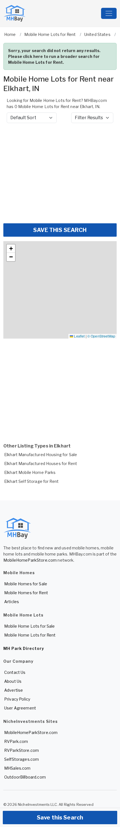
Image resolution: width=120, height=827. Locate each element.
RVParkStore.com (21, 750)
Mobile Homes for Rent (26, 592)
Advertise (13, 690)
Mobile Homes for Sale (25, 583)
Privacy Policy (17, 699)
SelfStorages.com (21, 759)
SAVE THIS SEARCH (60, 230)
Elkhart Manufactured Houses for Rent (40, 463)
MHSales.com (17, 768)
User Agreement (20, 708)
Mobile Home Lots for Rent (30, 635)
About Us (12, 681)
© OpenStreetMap (101, 336)
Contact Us (14, 672)
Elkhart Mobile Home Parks (30, 472)
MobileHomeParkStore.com (30, 560)
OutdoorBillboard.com (25, 777)
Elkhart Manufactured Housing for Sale (40, 454)
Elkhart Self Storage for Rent (31, 481)
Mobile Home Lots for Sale (29, 626)
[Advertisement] (60, 173)
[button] (11, 248)
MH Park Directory (23, 648)
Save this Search (60, 817)
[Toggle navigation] (109, 13)
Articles (11, 601)
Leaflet (79, 336)
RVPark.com (16, 741)
